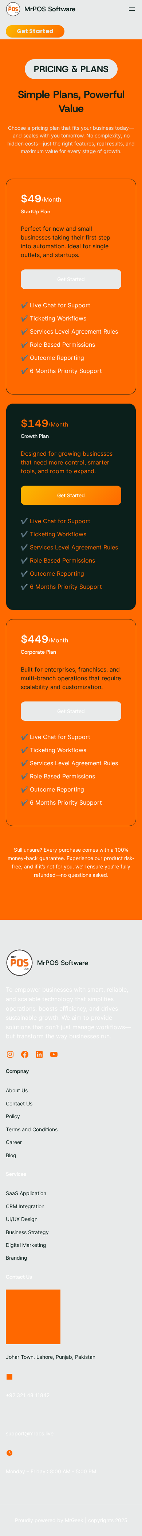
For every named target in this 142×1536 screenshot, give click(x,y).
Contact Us (19, 1103)
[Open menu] (131, 9)
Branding (16, 1258)
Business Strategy (27, 1232)
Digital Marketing (26, 1245)
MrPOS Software (49, 8)
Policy (13, 1116)
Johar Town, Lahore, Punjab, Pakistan (50, 1357)
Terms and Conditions (32, 1129)
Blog (11, 1155)
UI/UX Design (22, 1219)
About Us (17, 1090)
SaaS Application (26, 1193)
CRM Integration (25, 1206)
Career (14, 1142)
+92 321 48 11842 (28, 1395)
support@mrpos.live (30, 1433)
